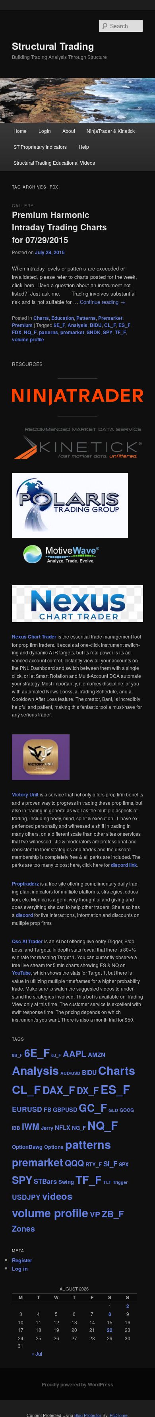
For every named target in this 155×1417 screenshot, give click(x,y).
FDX (16, 332)
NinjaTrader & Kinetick (111, 130)
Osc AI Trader (27, 941)
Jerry (47, 1127)
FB (47, 1109)
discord (24, 915)
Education (62, 317)
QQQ (74, 1163)
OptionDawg (27, 1146)
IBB (16, 1128)
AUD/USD (70, 1073)
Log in (20, 1268)
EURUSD (27, 1109)
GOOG (127, 1110)
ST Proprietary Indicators (40, 146)
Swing (66, 1181)
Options (54, 1146)
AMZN (96, 1054)
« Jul (36, 1353)
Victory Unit (25, 794)
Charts (41, 317)
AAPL (74, 1053)
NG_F (79, 1127)
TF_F (120, 332)
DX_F (88, 1090)
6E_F (59, 325)
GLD (113, 1110)
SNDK (94, 332)
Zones (23, 1228)
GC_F (93, 1107)
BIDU (96, 325)
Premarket (110, 317)
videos (57, 1196)
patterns (48, 332)
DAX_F (59, 1089)
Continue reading (102, 302)
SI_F (110, 1163)
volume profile (28, 339)
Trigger (120, 1182)
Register (22, 1260)
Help (84, 146)
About (68, 130)
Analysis (77, 325)
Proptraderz (25, 883)
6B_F (17, 1055)
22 (109, 1329)
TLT (107, 1182)
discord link (124, 864)
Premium (22, 325)
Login (45, 130)
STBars (45, 1181)
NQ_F (30, 332)
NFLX (62, 1127)
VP (95, 1214)
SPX (123, 1164)
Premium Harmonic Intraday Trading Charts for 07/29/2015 (59, 226)
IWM (30, 1126)
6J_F (56, 1055)
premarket (72, 332)
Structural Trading (53, 46)
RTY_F (93, 1164)
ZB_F (113, 1213)
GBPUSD (65, 1109)
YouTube (21, 972)
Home (20, 130)
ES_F (124, 325)
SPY (107, 332)
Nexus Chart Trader (34, 636)
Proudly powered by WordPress (77, 1384)
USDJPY (26, 1197)
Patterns (86, 317)
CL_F (110, 325)
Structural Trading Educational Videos (54, 162)
